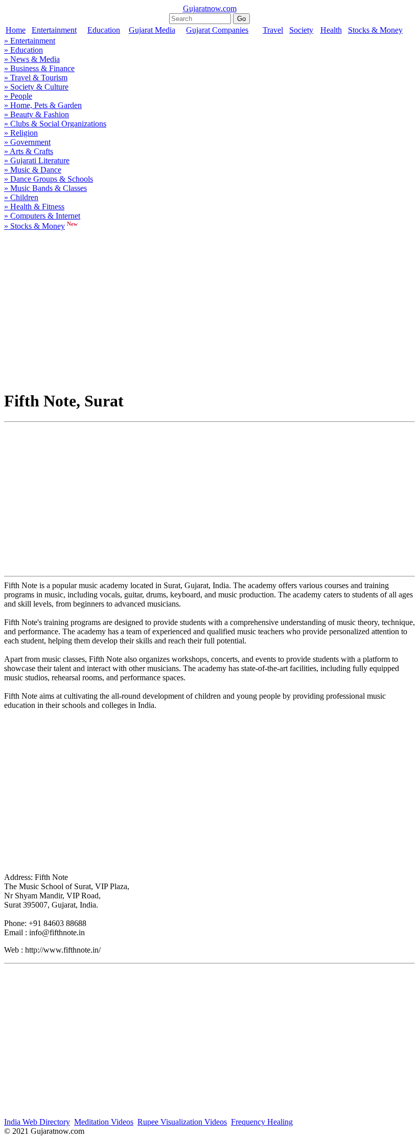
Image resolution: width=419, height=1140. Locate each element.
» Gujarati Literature (36, 160)
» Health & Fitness (34, 206)
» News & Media (32, 59)
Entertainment (54, 30)
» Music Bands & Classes (45, 188)
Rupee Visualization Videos (182, 1121)
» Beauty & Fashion (36, 114)
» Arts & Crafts (28, 151)
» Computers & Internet (42, 215)
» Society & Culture (36, 86)
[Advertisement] (209, 308)
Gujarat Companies (217, 30)
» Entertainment (29, 40)
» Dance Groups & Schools (48, 179)
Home (16, 30)
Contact (404, 1132)
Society (301, 30)
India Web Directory (37, 1121)
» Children (21, 197)
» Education (23, 50)
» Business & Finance (39, 68)
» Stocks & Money (34, 226)
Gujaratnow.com (210, 8)
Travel (273, 30)
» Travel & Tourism (35, 77)
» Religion (21, 132)
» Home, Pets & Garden (43, 105)
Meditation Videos (103, 1121)
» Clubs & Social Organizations (55, 123)
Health (331, 30)
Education (103, 30)
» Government (27, 142)
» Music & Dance (32, 169)
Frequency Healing (262, 1121)
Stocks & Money (375, 30)
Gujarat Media (152, 30)
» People (18, 96)
